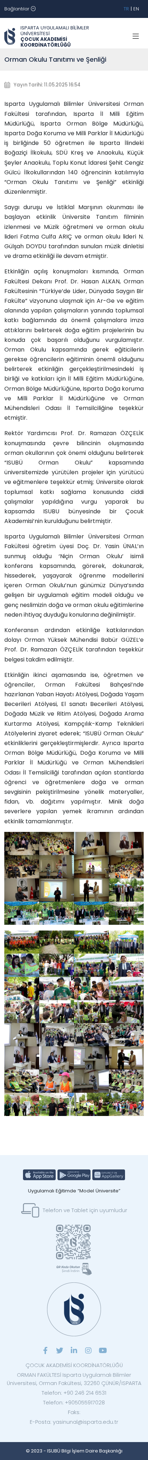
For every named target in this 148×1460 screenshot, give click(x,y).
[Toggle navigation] (136, 36)
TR (126, 8)
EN (136, 8)
